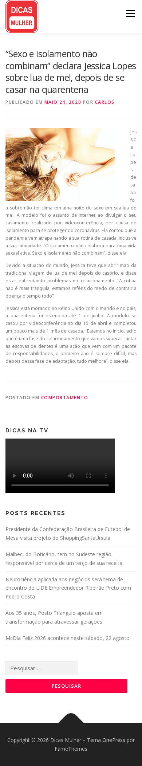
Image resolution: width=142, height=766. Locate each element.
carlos (105, 102)
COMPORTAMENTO (64, 397)
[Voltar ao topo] (71, 723)
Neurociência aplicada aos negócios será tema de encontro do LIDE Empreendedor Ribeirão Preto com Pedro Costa (68, 588)
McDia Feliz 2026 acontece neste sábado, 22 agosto (67, 638)
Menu (130, 14)
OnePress (113, 739)
